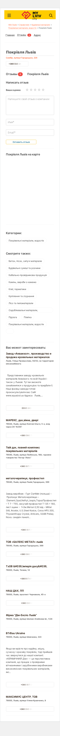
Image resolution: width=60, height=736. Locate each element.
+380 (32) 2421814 (30, 603)
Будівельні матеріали (41, 25)
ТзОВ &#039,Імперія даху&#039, (26, 566)
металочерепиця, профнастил (25, 478)
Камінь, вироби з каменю (22, 282)
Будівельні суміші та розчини (24, 268)
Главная (10, 35)
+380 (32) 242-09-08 (30, 709)
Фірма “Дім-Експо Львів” (21, 615)
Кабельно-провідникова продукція (28, 275)
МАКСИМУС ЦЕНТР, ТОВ (21, 696)
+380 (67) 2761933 (30, 684)
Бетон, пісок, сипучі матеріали (25, 261)
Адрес (37, 35)
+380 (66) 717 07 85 (30, 554)
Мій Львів (12, 25)
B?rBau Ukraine (15, 633)
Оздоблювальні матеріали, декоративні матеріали (23, 311)
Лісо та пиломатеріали (21, 303)
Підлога (13, 317)
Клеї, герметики (17, 289)
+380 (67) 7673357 (30, 530)
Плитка (28, 317)
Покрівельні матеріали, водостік (22, 28)
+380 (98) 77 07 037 (30, 435)
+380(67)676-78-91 (30, 578)
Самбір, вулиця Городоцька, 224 (21, 58)
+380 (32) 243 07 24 (18, 64)
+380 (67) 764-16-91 (30, 466)
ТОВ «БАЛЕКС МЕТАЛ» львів (24, 541)
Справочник (24, 25)
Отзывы (21, 35)
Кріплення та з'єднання (21, 296)
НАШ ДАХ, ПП (15, 590)
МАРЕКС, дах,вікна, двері (22, 420)
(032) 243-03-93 (30, 408)
